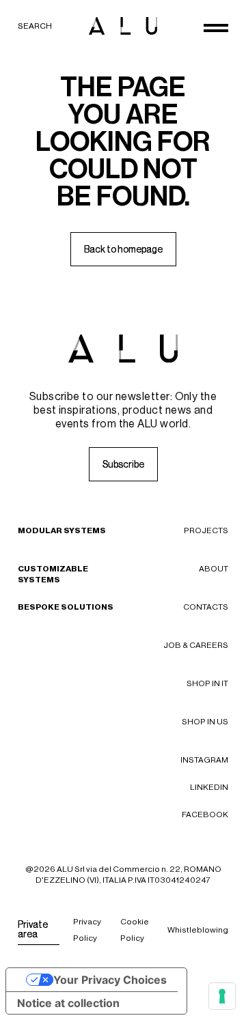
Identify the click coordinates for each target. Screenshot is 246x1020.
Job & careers (195, 645)
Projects (206, 530)
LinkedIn (209, 787)
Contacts (205, 607)
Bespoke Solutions (65, 607)
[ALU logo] (123, 26)
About (213, 568)
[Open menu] (216, 28)
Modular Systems (62, 530)
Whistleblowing (197, 930)
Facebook (205, 814)
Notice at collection (68, 1003)
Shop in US (205, 721)
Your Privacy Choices (110, 980)
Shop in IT (207, 683)
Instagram (204, 760)
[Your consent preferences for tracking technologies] (222, 996)
